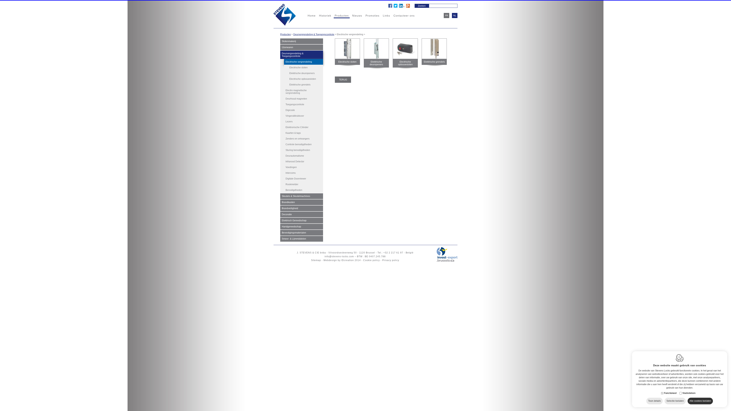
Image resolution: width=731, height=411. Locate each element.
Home (312, 15)
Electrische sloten (298, 67)
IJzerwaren (287, 47)
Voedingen (291, 167)
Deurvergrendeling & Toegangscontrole (313, 34)
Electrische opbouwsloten (302, 79)
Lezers (289, 121)
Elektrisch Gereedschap (294, 220)
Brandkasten (288, 202)
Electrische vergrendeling (299, 62)
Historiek (325, 15)
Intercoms (291, 173)
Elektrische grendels (299, 84)
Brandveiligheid (290, 208)
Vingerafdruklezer (295, 116)
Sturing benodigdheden (298, 150)
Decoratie (287, 214)
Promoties (372, 15)
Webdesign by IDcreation (338, 260)
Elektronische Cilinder (297, 127)
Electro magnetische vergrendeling (296, 91)
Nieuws (357, 15)
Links (386, 15)
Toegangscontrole (295, 104)
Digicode (290, 110)
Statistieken (688, 393)
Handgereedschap (291, 226)
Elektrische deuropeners (302, 73)
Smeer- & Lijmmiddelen (294, 238)
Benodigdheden (294, 190)
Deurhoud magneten (296, 98)
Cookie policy (371, 260)
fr (446, 15)
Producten (342, 15)
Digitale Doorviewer (296, 178)
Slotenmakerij (289, 41)
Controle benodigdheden (299, 144)
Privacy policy (390, 260)
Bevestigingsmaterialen (294, 232)
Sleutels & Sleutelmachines (296, 196)
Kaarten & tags (293, 133)
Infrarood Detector (295, 161)
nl (454, 15)
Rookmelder (292, 184)
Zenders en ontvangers (298, 138)
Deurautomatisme (295, 156)
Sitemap (316, 260)
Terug (343, 79)
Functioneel (670, 393)
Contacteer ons (404, 15)
